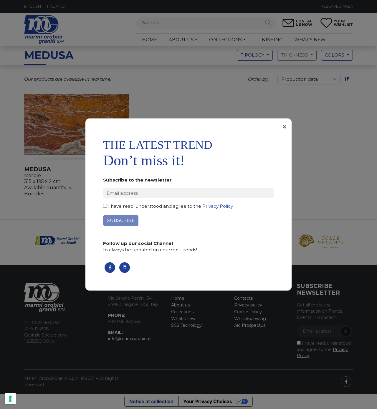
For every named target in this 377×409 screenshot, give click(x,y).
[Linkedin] (124, 267)
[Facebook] (110, 267)
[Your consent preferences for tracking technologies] (10, 398)
